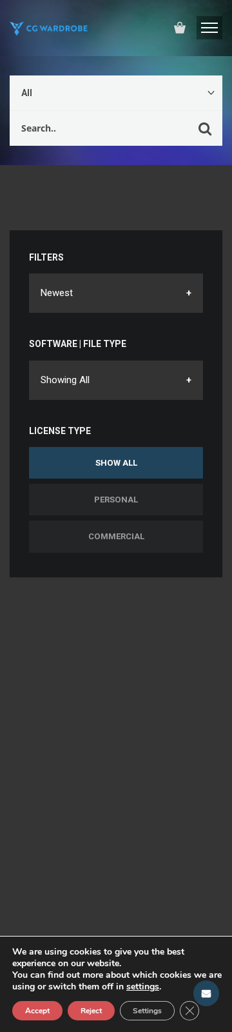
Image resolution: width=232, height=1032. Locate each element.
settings (142, 987)
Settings (147, 1011)
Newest (57, 293)
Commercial (116, 536)
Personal (116, 499)
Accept (37, 1011)
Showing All (65, 380)
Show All (116, 463)
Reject (91, 1011)
